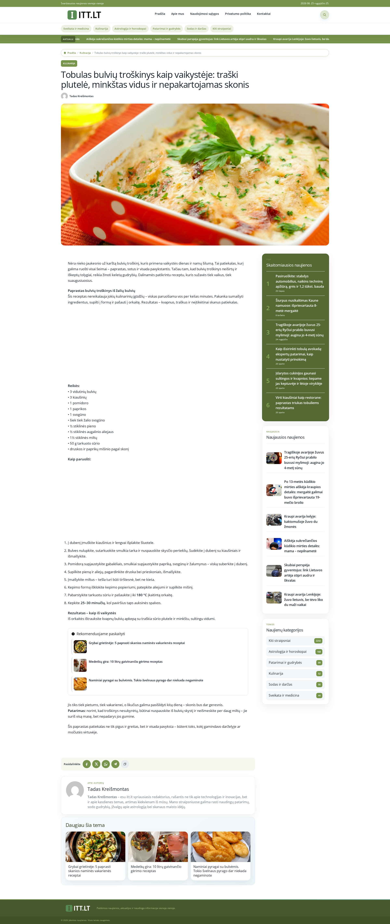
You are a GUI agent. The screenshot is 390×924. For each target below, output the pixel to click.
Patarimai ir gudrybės (166, 28)
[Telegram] (115, 764)
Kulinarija (101, 28)
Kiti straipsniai (222, 28)
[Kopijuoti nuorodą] (125, 764)
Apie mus (177, 14)
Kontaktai (264, 14)
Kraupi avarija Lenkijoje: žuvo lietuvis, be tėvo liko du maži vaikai (276, 39)
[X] (96, 764)
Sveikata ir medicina (76, 28)
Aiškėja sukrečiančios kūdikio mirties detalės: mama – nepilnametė (91, 39)
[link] (95, 856)
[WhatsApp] (106, 764)
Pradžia (160, 14)
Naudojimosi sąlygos (204, 14)
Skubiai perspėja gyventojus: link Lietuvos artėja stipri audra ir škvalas (184, 39)
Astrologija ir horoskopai (130, 28)
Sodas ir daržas (196, 28)
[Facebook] (87, 764)
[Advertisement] (158, 345)
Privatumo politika (238, 14)
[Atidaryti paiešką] (324, 14)
